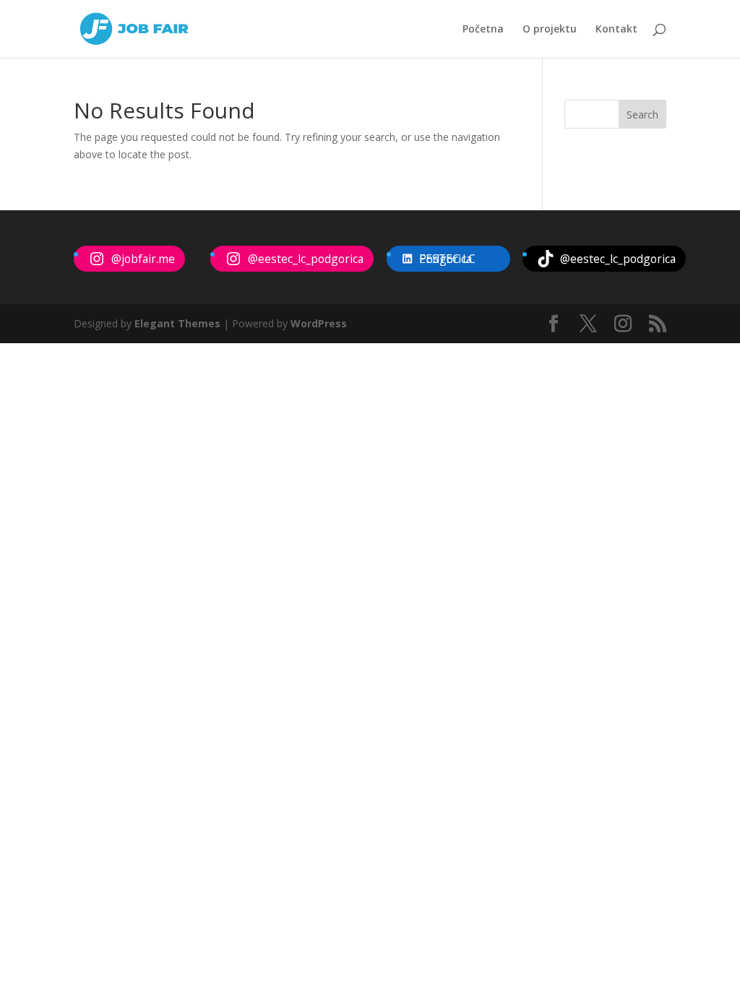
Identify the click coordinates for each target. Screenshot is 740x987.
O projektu (549, 29)
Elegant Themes (177, 323)
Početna (483, 29)
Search (642, 114)
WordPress (319, 323)
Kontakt (616, 29)
